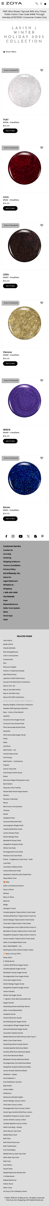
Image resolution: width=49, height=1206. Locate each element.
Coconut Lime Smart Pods (13, 723)
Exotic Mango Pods (10, 837)
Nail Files (7, 1138)
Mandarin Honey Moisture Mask (16, 1059)
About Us (7, 577)
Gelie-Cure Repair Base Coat (14, 942)
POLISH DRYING (9, 648)
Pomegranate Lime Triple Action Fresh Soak (19, 927)
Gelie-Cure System (11, 608)
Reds (5, 742)
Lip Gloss (7, 746)
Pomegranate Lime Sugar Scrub (16, 976)
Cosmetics (7, 1165)
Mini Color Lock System (12, 806)
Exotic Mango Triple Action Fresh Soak (18, 920)
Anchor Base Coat (10, 754)
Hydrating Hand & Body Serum (15, 1044)
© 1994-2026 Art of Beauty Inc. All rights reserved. (24, 1199)
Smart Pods (8, 1169)
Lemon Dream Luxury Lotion (14, 1119)
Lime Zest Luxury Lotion (12, 1104)
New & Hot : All (9, 686)
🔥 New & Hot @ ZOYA (12, 954)
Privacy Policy (9, 569)
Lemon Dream (9, 991)
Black (5, 803)
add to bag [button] (10, 131)
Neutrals (6, 731)
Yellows (6, 810)
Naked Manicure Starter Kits (14, 1172)
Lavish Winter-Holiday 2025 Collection (18, 701)
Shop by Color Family (12, 788)
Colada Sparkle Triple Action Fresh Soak (19, 912)
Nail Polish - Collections (13, 761)
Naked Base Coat (10, 1135)
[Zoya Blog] (35, 536)
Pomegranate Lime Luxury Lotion (16, 1108)
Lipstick (6, 716)
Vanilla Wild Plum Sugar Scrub (15, 965)
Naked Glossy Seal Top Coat (14, 1154)
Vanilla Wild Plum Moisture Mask (16, 1052)
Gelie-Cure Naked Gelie (12, 1010)
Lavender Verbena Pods (12, 867)
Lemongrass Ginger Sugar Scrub (16, 1025)
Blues (5, 776)
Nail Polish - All (9, 750)
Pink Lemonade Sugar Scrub (14, 735)
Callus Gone (8, 1184)
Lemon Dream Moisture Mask (15, 1070)
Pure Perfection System (12, 1082)
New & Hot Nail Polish (12, 689)
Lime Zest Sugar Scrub (12, 980)
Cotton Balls (8, 1089)
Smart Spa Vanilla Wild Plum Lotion (17, 1112)
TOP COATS (7, 640)
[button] (14, 3)
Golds (5, 814)
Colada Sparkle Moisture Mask (15, 1048)
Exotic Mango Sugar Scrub (13, 984)
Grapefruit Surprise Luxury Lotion (16, 1116)
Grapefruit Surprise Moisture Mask (17, 1067)
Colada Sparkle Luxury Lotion (15, 1123)
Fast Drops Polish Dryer (12, 772)
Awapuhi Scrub (9, 1014)
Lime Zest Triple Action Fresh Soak (17, 923)
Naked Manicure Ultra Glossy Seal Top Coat (19, 1037)
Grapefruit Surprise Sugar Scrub (16, 987)
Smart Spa (8, 616)
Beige (5, 904)
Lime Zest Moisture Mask (13, 1055)
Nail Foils (7, 1161)
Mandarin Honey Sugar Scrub (15, 972)
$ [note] (6, 126)
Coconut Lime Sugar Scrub (14, 720)
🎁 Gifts (6, 882)
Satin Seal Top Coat (11, 1157)
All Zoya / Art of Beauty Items (15, 1191)
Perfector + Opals (10, 1074)
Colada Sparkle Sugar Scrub (14, 969)
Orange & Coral (9, 908)
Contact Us (8, 550)
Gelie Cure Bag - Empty (12, 1127)
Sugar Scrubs (8, 1003)
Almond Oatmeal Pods (12, 821)
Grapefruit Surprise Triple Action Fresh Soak (19, 935)
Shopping (7, 589)
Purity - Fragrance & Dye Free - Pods (18, 859)
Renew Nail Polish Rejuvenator (15, 791)
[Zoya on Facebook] (6, 536)
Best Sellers (8, 784)
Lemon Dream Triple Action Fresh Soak (18, 938)
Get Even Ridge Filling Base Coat (16, 780)
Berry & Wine (8, 897)
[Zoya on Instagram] (13, 536)
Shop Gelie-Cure (9, 878)
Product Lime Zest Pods (12, 855)
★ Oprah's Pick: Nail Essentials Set (17, 999)
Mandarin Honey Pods (12, 840)
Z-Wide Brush (8, 961)
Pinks (5, 738)
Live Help (7, 554)
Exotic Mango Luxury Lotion (14, 1101)
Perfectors (7, 1093)
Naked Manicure (10, 604)
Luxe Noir (7, 863)
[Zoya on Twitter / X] (28, 536)
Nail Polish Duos (9, 674)
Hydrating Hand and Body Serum (16, 1006)
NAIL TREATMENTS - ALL (12, 946)
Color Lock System (10, 655)
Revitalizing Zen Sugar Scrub (14, 1021)
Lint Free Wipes (9, 1150)
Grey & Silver (8, 889)
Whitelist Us (8, 585)
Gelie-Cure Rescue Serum (13, 886)
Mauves (6, 901)
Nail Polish (7, 1086)
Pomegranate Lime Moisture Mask (17, 1063)
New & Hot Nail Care (11, 693)
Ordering (7, 558)
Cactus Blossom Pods (12, 871)
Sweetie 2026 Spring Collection (15, 708)
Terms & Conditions (12, 565)
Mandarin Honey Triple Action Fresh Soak (19, 931)
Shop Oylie (7, 957)
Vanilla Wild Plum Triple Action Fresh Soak (19, 916)
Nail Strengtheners (10, 652)
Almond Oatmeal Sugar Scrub (15, 1029)
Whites (6, 893)
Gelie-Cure (7, 1187)
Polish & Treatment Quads (13, 671)
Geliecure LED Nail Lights (13, 1097)
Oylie (5, 620)
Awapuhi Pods (9, 818)
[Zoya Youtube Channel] (20, 536)
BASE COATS (8, 644)
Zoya (5, 600)
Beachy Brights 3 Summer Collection (18, 705)
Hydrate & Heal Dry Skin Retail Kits (17, 874)
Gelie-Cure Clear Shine (12, 1040)
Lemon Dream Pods (11, 833)
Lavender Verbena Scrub (13, 1033)
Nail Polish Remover (11, 1142)
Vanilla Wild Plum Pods (12, 829)
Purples (6, 765)
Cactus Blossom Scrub (12, 1018)
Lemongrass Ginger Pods (13, 825)
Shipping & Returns (11, 562)
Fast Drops (7, 757)
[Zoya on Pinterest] (42, 536)
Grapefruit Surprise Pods (13, 844)
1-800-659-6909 (10, 592)
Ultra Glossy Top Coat (12, 1131)
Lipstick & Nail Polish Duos (14, 678)
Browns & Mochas (10, 799)
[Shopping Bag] (45, 4)
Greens (6, 795)
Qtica (5, 612)
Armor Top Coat (9, 769)
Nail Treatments (9, 1146)
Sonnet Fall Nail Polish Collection (16, 682)
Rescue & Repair (9, 667)
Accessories (8, 659)
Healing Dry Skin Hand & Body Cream (18, 950)
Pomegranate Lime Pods (13, 852)
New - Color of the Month (13, 712)
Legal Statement (10, 581)
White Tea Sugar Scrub (12, 995)
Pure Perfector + (9, 1078)
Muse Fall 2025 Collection (13, 697)
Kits (4, 663)
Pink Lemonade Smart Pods (14, 727)
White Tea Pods (9, 848)
